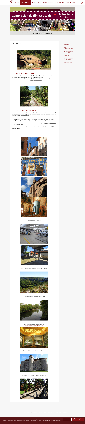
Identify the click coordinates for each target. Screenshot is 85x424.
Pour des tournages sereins (68, 58)
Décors (65, 54)
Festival (17, 2)
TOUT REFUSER (81, 419)
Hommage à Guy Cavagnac (57, 412)
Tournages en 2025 (67, 52)
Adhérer (45, 412)
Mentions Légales (65, 412)
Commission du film (25, 2)
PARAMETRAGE (67, 419)
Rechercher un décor (47, 82)
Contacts (24, 412)
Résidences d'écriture (48, 2)
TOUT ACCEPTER (75, 419)
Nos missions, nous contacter (68, 51)
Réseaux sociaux (35, 412)
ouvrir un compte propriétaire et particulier (44, 120)
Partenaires (40, 412)
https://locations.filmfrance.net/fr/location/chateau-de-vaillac (34, 352)
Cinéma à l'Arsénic (70, 2)
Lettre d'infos (29, 412)
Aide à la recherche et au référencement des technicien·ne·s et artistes (68, 61)
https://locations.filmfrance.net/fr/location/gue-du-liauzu (34, 297)
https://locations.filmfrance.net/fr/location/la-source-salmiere (34, 325)
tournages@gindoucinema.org (36, 80)
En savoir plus (44, 421)
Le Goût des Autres (36, 2)
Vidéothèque (50, 412)
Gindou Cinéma (19, 412)
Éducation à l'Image (59, 2)
